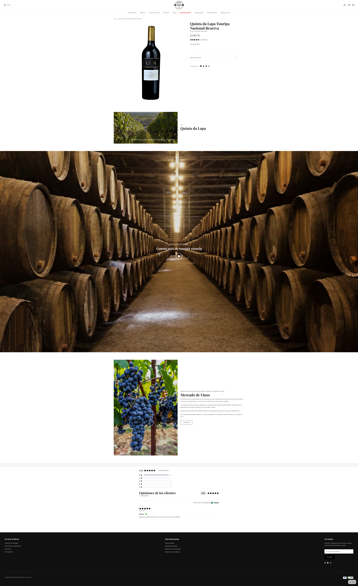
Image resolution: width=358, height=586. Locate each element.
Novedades (198, 12)
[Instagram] (330, 563)
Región (166, 12)
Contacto (8, 549)
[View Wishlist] (349, 5)
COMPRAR (186, 422)
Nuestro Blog (169, 543)
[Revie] (215, 503)
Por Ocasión (212, 12)
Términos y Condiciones (13, 546)
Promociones (185, 12)
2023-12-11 (142, 510)
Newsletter (225, 12)
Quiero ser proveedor (172, 552)
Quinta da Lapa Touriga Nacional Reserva (130, 18)
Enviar (329, 557)
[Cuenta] (344, 5)
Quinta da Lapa (201, 31)
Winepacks (132, 12)
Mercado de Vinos (14, 577)
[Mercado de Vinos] (179, 5)
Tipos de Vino (154, 12)
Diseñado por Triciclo (25, 577)
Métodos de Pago (171, 546)
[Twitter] (325, 563)
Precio (142, 12)
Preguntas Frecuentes (172, 549)
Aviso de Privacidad (11, 543)
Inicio (115, 18)
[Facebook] (328, 563)
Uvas (174, 12)
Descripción (195, 58)
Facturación (9, 552)
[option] (151, 62)
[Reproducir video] (179, 256)
